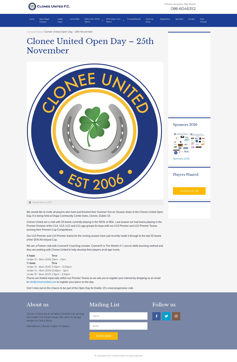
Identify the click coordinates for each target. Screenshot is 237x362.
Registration (165, 19)
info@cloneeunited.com (42, 282)
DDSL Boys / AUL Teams (113, 20)
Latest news (60, 20)
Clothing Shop (149, 20)
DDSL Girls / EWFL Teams (92, 20)
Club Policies (203, 20)
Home (31, 19)
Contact (191, 19)
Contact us (189, 191)
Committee (74, 19)
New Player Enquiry (44, 20)
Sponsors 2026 (181, 158)
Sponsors (179, 19)
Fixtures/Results (134, 19)
